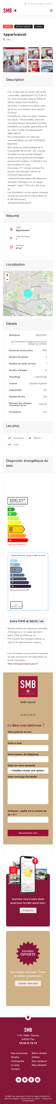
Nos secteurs (39, 1061)
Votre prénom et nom (20, 731)
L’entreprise (17, 1061)
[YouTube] (37, 1080)
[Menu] (51, 10)
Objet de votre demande (21, 765)
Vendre (15, 1057)
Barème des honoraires (30, 1099)
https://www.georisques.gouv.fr (23, 663)
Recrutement (39, 1065)
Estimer (36, 1057)
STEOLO (28, 1096)
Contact (15, 1068)
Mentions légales (12, 1099)
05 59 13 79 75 (28, 715)
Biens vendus (39, 1053)
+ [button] (7, 275)
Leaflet (49, 315)
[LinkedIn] (31, 1080)
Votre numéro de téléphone (23, 754)
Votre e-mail (15, 743)
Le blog (15, 1065)
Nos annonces (19, 1053)
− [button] (7, 279)
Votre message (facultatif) (22, 776)
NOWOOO (45, 1096)
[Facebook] (18, 1080)
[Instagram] (25, 1080)
